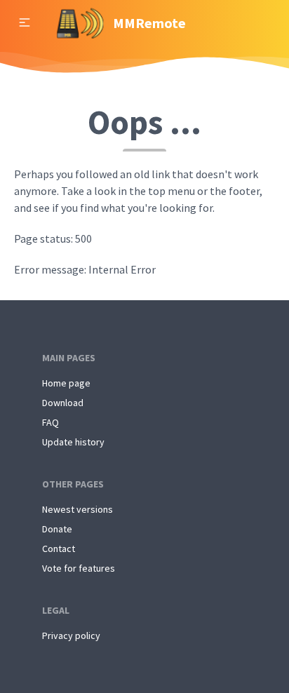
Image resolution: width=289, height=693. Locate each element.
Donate (57, 529)
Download (62, 402)
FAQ (50, 422)
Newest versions (77, 509)
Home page (66, 383)
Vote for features (78, 568)
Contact (58, 548)
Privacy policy (71, 635)
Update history (73, 442)
